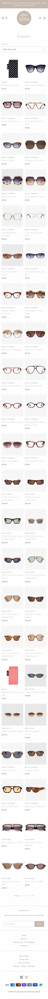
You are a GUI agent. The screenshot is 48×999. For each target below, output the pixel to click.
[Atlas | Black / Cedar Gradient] (35, 826)
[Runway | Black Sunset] (12, 105)
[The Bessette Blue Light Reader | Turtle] (35, 405)
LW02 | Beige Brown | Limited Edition (34, 537)
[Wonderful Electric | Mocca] (12, 255)
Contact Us (24, 945)
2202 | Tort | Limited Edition (33, 616)
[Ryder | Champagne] (12, 444)
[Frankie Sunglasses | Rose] (12, 715)
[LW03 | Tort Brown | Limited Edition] (35, 481)
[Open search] (6, 18)
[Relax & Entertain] (24, 18)
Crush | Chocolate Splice (35, 85)
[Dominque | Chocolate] (35, 144)
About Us (24, 939)
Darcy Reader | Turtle (33, 385)
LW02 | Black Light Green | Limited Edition (12, 537)
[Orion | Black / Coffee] (35, 865)
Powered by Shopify (33, 992)
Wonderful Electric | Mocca (10, 273)
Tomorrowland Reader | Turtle (34, 123)
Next (32, 896)
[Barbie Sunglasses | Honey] (35, 715)
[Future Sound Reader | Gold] (35, 216)
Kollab (4, 82)
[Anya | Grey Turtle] (12, 180)
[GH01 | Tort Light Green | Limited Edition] (35, 559)
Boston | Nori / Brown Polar (11, 883)
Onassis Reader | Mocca (35, 461)
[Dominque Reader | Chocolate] (12, 216)
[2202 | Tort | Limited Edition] (35, 598)
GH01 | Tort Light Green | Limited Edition (35, 576)
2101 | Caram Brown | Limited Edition (10, 655)
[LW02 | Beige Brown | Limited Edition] (35, 520)
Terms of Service (24, 962)
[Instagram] (26, 977)
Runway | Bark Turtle (10, 806)
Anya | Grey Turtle (9, 196)
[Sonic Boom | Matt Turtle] (35, 790)
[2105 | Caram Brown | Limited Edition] (35, 637)
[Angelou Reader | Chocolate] (12, 294)
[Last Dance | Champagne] (12, 333)
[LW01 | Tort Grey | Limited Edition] (12, 559)
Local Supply (7, 494)
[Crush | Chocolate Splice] (35, 69)
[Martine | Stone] (12, 144)
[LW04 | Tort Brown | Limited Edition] (12, 481)
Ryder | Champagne (10, 461)
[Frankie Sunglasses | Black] (35, 676)
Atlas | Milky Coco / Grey (12, 842)
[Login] (40, 18)
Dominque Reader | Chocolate (9, 234)
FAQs (24, 935)
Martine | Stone (8, 160)
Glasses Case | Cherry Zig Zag (12, 693)
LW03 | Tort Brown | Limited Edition (33, 498)
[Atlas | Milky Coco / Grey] (12, 826)
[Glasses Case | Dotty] (12, 69)
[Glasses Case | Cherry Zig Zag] (12, 676)
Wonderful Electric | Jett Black (34, 273)
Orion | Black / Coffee (34, 881)
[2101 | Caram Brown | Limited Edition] (12, 637)
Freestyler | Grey (32, 770)
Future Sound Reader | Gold (34, 234)
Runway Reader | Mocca (11, 385)
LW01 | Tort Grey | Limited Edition (12, 576)
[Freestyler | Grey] (35, 754)
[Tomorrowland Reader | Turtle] (35, 105)
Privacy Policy (24, 959)
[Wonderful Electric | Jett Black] (35, 255)
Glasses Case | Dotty (10, 85)
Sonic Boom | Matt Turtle (35, 806)
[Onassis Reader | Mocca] (35, 444)
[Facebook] (21, 977)
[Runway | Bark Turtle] (12, 790)
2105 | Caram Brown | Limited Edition (34, 655)
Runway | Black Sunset (10, 121)
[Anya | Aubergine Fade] (35, 180)
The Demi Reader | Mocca (12, 422)
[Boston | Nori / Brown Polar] (12, 865)
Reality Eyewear (31, 82)
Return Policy (24, 956)
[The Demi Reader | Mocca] (12, 405)
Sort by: (5, 44)
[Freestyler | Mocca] (12, 754)
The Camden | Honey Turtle (33, 312)
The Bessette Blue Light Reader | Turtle (34, 423)
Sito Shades (6, 840)
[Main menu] (3, 18)
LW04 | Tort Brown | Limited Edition (10, 498)
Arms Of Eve (30, 689)
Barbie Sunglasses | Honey (33, 732)
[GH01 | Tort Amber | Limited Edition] (12, 598)
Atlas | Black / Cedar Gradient (33, 844)
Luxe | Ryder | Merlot (33, 349)
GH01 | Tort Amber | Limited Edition (10, 616)
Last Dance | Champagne (12, 349)
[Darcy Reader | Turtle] (35, 369)
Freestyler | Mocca (9, 770)
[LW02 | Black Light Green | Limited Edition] (12, 520)
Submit (39, 924)
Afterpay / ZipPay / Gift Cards (24, 966)
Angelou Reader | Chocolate (9, 312)
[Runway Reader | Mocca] (12, 369)
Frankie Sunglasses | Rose (12, 731)
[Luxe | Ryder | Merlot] (35, 333)
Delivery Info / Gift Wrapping (24, 942)
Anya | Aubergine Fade (34, 196)
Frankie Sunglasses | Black (35, 692)
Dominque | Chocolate (34, 160)
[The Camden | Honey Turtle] (35, 294)
